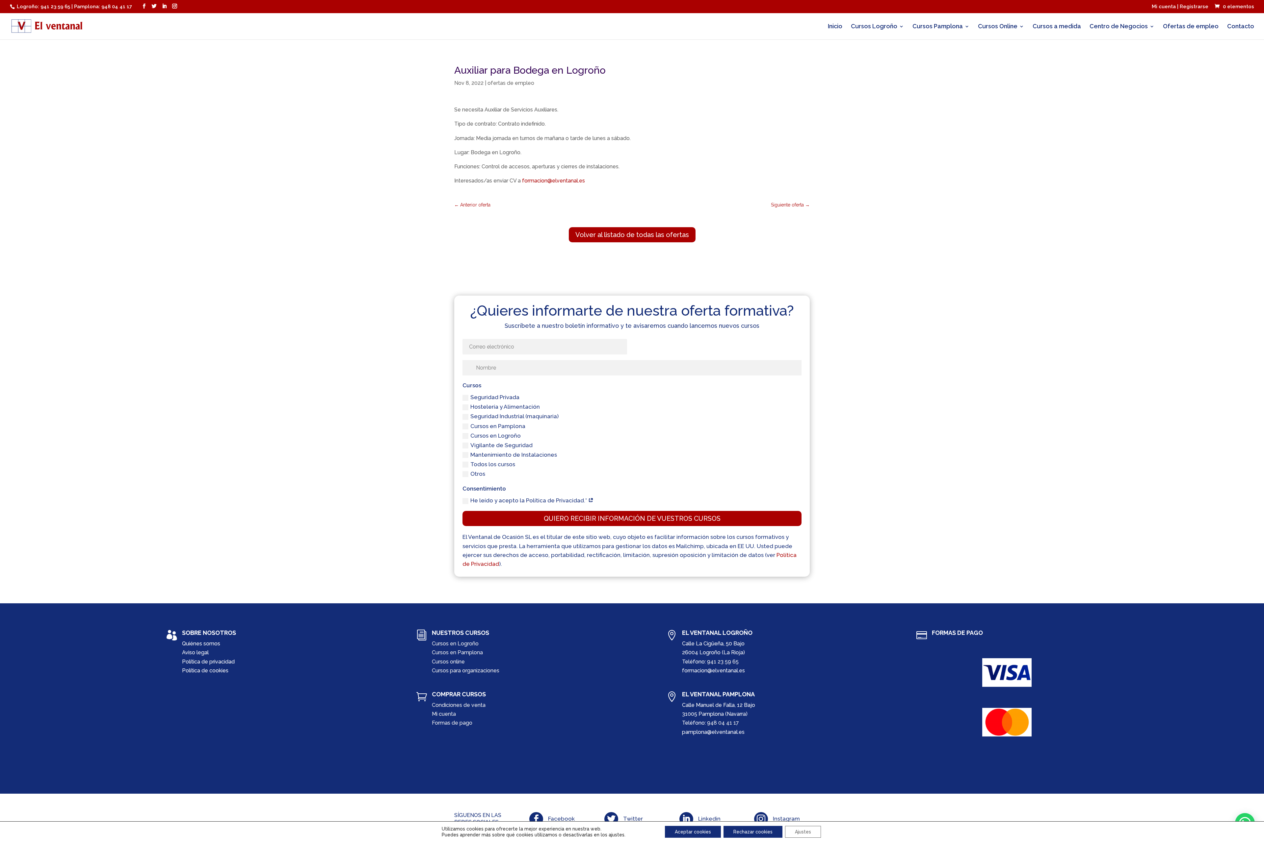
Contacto (1240, 27)
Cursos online (448, 662)
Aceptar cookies (693, 831)
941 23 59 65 (723, 662)
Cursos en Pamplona (497, 426)
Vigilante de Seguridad (501, 445)
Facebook (561, 818)
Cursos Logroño (874, 27)
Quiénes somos (201, 643)
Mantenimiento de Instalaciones (513, 454)
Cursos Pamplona (937, 27)
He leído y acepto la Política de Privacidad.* (529, 500)
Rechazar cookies (753, 831)
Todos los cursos (492, 464)
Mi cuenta (444, 714)
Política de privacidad (208, 662)
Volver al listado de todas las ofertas (632, 235)
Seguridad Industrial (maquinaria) (514, 416)
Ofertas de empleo (1191, 27)
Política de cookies (205, 670)
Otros (477, 473)
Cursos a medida (1057, 27)
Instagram (786, 818)
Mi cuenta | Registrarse (1180, 7)
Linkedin (709, 818)
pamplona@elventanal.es (713, 732)
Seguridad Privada (494, 397)
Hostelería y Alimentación (505, 406)
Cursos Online (997, 27)
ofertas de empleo (510, 83)
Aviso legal (195, 652)
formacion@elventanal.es (553, 181)
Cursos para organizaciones (465, 670)
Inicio (835, 27)
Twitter (633, 818)
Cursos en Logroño (495, 435)
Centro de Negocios (1119, 27)
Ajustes (803, 831)
